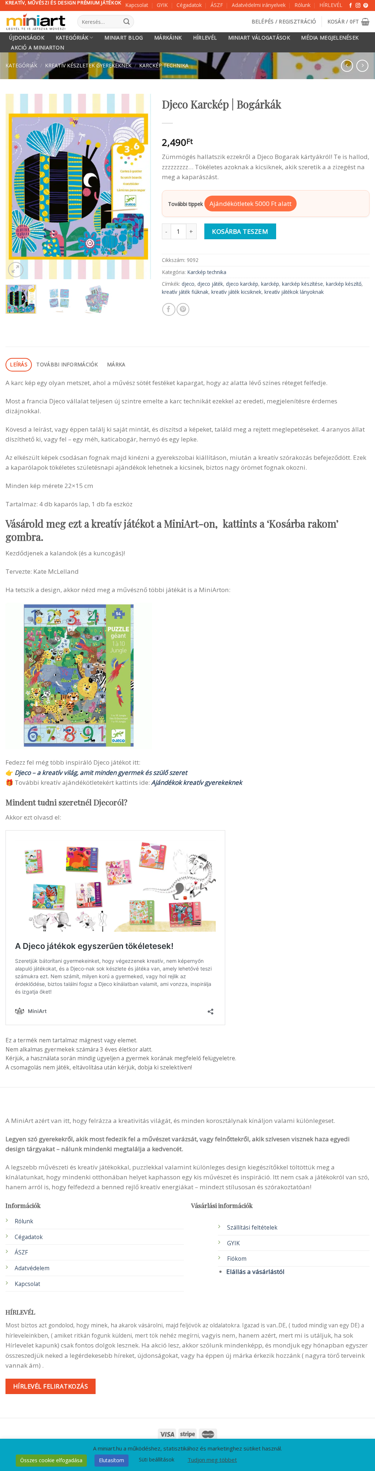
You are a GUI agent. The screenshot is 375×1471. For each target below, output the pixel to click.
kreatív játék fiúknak (185, 291)
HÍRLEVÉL (330, 4)
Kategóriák (72, 37)
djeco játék (210, 283)
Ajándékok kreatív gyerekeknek (196, 782)
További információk (67, 364)
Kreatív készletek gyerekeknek (88, 65)
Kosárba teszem (240, 231)
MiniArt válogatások (259, 38)
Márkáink (168, 38)
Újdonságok (26, 38)
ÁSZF (217, 4)
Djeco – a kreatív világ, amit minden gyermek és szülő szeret (101, 772)
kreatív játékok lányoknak (294, 291)
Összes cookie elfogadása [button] (51, 1460)
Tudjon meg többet (212, 1459)
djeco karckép (242, 283)
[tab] (18, 365)
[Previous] (17, 186)
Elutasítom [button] (111, 1460)
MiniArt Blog (123, 38)
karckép (270, 283)
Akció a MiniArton (37, 48)
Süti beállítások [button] (156, 1459)
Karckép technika (164, 65)
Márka (116, 364)
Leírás (18, 364)
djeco (188, 283)
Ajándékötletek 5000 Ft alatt (250, 203)
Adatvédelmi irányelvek (259, 4)
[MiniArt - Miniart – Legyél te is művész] (35, 22)
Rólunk (302, 4)
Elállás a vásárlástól (255, 1271)
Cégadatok (189, 4)
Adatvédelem (32, 1268)
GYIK (162, 4)
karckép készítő (343, 283)
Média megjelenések (330, 38)
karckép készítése (302, 283)
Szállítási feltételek (252, 1227)
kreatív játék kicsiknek (236, 291)
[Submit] (126, 21)
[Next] (138, 186)
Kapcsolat (136, 4)
